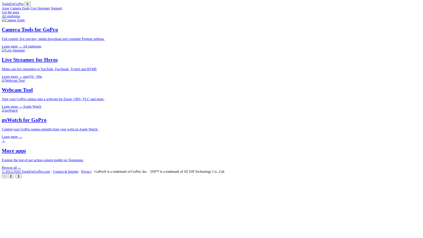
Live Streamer (40, 8)
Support (56, 8)
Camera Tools (20, 8)
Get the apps (10, 12)
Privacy (86, 171)
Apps (5, 8)
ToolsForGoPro (13, 4)
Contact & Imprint (65, 171)
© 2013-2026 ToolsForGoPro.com (26, 171)
